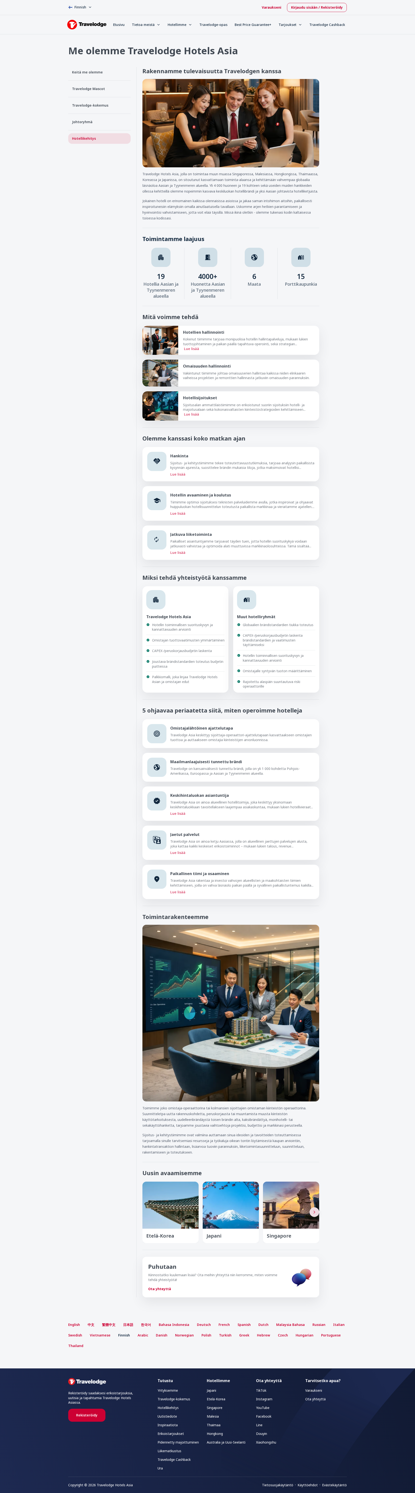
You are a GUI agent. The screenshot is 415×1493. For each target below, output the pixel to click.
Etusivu (119, 24)
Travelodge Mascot (88, 88)
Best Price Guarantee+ (253, 24)
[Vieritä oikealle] (314, 1212)
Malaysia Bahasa (290, 1324)
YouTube (262, 1407)
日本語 (128, 1324)
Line (259, 1425)
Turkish (225, 1335)
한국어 (146, 1324)
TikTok (261, 1390)
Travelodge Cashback (327, 24)
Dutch (263, 1324)
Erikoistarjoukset (171, 1433)
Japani (211, 1390)
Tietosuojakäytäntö (277, 1485)
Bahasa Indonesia (174, 1324)
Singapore (214, 1407)
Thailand (75, 1345)
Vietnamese (100, 1335)
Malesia (213, 1416)
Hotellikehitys (84, 138)
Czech (283, 1335)
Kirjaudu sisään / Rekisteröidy (317, 7)
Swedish (75, 1335)
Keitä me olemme (87, 72)
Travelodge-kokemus (90, 105)
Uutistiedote (167, 1416)
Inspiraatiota (168, 1425)
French (224, 1324)
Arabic (143, 1335)
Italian (339, 1324)
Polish (206, 1335)
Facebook (263, 1416)
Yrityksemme (168, 1390)
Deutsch (204, 1324)
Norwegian (184, 1335)
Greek (244, 1335)
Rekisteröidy (87, 1415)
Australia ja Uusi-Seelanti (226, 1442)
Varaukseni (271, 7)
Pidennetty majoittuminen (178, 1442)
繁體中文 (109, 1324)
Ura (160, 1468)
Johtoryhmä (82, 122)
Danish (161, 1335)
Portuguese (331, 1335)
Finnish (124, 1335)
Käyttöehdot (308, 1485)
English (74, 1324)
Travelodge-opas (213, 24)
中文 (91, 1324)
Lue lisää (191, 348)
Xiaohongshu (266, 1442)
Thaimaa (213, 1425)
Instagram (264, 1399)
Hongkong (215, 1433)
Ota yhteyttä (159, 1289)
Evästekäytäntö (334, 1485)
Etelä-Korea (216, 1399)
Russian (318, 1324)
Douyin (261, 1433)
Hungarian (304, 1335)
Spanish (244, 1324)
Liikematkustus (169, 1451)
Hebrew (263, 1335)
